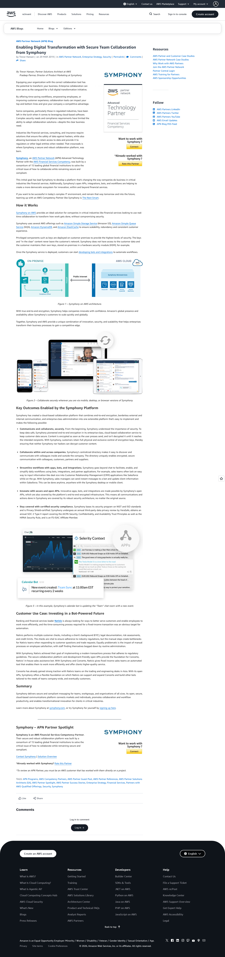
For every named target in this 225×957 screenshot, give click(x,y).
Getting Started (76, 876)
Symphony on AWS (26, 212)
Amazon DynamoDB (41, 227)
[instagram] (183, 941)
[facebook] (172, 941)
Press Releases (28, 920)
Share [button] (22, 60)
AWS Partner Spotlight (43, 782)
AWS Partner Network (43, 158)
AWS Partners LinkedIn (167, 109)
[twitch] (188, 941)
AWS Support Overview (176, 901)
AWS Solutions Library (81, 895)
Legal (166, 920)
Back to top (110, 926)
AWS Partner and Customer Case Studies (174, 55)
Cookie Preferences (58, 945)
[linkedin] (177, 941)
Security (47, 786)
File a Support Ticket (175, 882)
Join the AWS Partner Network (168, 67)
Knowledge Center (173, 895)
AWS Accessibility (173, 914)
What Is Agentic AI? (31, 889)
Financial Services (116, 782)
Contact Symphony (26, 756)
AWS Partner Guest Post (80, 779)
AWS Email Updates (166, 120)
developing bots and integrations (96, 252)
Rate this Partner (63, 763)
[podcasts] (198, 941)
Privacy (23, 945)
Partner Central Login (164, 70)
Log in (78, 827)
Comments (135, 56)
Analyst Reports (77, 914)
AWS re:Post (170, 889)
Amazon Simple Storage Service (80, 223)
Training (72, 882)
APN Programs (30, 779)
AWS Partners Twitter (167, 112)
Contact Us (169, 876)
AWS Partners (76, 920)
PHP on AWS (122, 908)
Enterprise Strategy (96, 782)
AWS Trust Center (78, 889)
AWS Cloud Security (31, 901)
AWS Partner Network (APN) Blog (34, 41)
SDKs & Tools (123, 882)
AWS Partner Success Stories (70, 782)
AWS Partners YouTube (167, 116)
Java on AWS (122, 901)
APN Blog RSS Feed (166, 123)
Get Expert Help (172, 908)
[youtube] (193, 941)
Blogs (23, 914)
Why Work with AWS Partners (168, 63)
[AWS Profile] (215, 4)
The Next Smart (90, 197)
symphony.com (57, 707)
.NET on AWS (122, 889)
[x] (167, 941)
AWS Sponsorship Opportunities (169, 78)
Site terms (37, 945)
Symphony (22, 158)
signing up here (108, 707)
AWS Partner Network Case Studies (171, 59)
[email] (204, 941)
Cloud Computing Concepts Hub (38, 895)
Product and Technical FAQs (83, 908)
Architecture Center (79, 901)
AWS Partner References (105, 779)
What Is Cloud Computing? (35, 882)
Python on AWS (124, 895)
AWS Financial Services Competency (51, 161)
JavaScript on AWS (126, 914)
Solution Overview (47, 756)
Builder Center (123, 876)
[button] (45, 14)
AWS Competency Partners (52, 779)
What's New (26, 908)
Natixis (58, 620)
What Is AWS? (28, 876)
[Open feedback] (221, 479)
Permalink (118, 56)
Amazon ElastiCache (68, 227)
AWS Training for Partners (166, 74)
